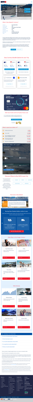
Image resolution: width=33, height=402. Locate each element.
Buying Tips (19, 49)
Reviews (3, 383)
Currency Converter (12, 383)
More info (20, 278)
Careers (18, 389)
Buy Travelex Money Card (16, 119)
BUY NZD (13, 49)
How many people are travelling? (8, 156)
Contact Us (3, 381)
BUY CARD (28, 11)
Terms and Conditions (13, 364)
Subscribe (3, 378)
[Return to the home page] (5, 2)
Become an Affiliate (12, 389)
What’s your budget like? (7, 146)
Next (30, 202)
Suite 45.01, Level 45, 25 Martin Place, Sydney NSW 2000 (28, 389)
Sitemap (18, 390)
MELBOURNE (17, 183)
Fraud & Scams (19, 385)
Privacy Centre (19, 384)
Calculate (8, 169)
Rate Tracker (11, 384)
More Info (5, 257)
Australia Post (11, 388)
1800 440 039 (28, 384)
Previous (3, 202)
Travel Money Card (12, 378)
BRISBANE (27, 183)
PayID (10, 393)
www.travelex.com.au (6, 369)
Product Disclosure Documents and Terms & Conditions (20, 381)
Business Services (19, 378)
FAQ (2, 382)
